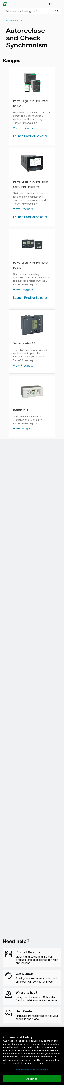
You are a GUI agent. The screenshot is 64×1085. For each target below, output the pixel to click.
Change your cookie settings (32, 1069)
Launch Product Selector (30, 136)
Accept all (31, 1079)
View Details (21, 429)
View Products (23, 128)
